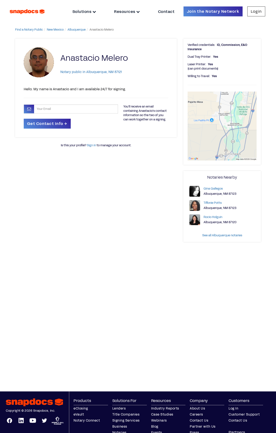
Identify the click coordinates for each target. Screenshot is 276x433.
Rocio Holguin (213, 217)
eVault (79, 414)
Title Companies (126, 414)
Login (256, 11)
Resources (125, 11)
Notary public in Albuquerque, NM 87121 (91, 72)
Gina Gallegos (213, 189)
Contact (166, 11)
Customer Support (244, 414)
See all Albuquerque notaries (222, 235)
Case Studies (162, 414)
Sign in (91, 145)
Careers (196, 414)
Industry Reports (165, 408)
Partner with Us (203, 426)
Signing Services (126, 420)
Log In (233, 408)
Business (119, 426)
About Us (197, 408)
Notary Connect (87, 420)
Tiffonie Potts (213, 203)
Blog (154, 426)
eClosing (81, 408)
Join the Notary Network (213, 11)
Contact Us (199, 420)
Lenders (119, 408)
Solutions (82, 11)
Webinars (159, 420)
